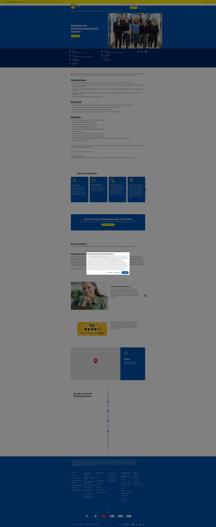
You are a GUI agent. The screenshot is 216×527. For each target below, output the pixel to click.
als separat (114, 260)
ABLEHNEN (110, 272)
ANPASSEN (117, 272)
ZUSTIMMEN (125, 272)
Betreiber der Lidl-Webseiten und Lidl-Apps (98, 255)
